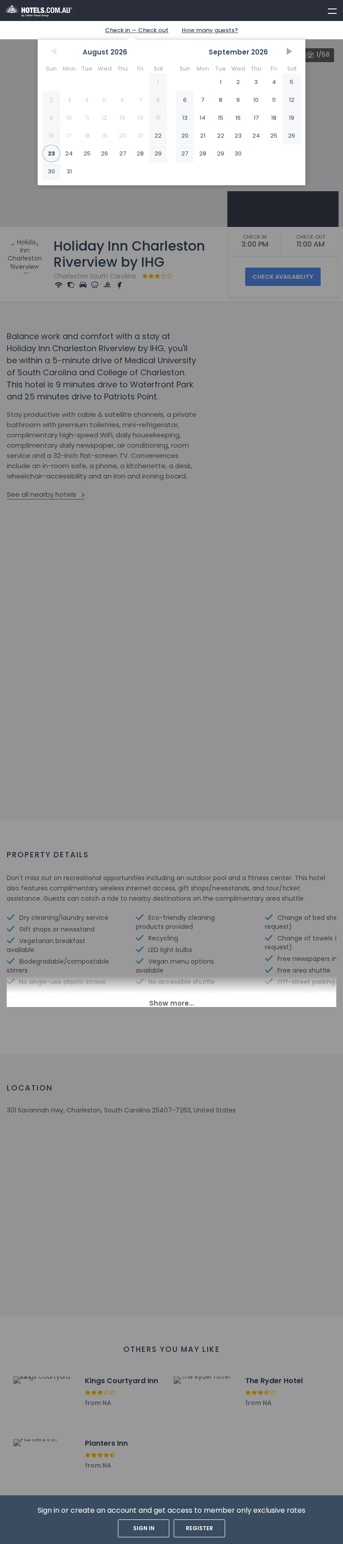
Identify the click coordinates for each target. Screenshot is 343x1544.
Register (199, 1528)
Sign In (144, 1528)
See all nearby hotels (41, 494)
